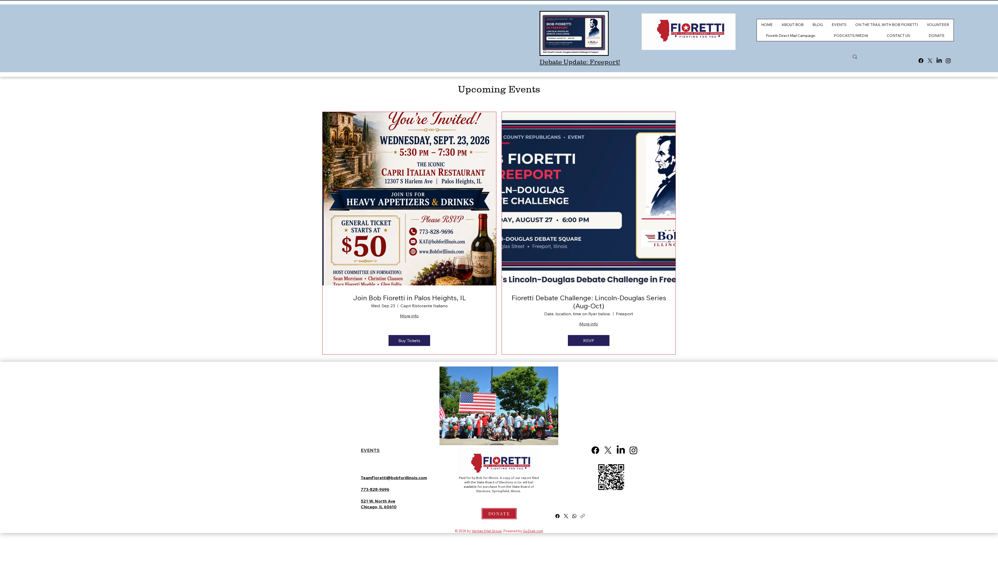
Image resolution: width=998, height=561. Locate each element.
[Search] (855, 56)
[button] (899, 35)
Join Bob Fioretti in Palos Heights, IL (409, 298)
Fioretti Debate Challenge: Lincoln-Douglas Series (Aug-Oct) (588, 302)
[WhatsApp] (574, 516)
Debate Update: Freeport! (580, 61)
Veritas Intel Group (487, 531)
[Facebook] (921, 60)
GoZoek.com (533, 531)
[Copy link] (583, 516)
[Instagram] (948, 60)
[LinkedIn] (939, 60)
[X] (930, 60)
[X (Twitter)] (566, 516)
